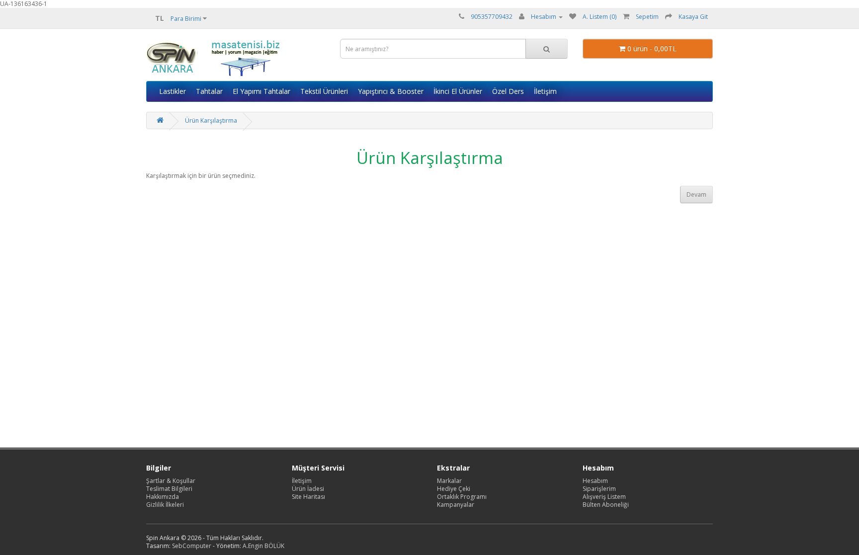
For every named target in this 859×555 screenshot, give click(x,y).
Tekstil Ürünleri (324, 91)
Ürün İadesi (308, 488)
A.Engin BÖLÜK (263, 546)
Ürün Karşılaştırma (211, 120)
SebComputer (191, 546)
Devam (696, 194)
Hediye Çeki (453, 488)
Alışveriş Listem (604, 496)
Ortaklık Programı (462, 496)
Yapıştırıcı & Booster (391, 91)
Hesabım (595, 480)
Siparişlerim (599, 488)
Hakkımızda (162, 496)
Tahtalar (209, 91)
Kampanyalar (455, 504)
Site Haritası (308, 496)
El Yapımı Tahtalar (261, 91)
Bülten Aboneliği (606, 504)
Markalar (449, 480)
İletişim (545, 91)
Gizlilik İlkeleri (165, 504)
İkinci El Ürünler (457, 91)
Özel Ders (508, 91)
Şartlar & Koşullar (170, 480)
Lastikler (172, 91)
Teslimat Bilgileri (169, 488)
